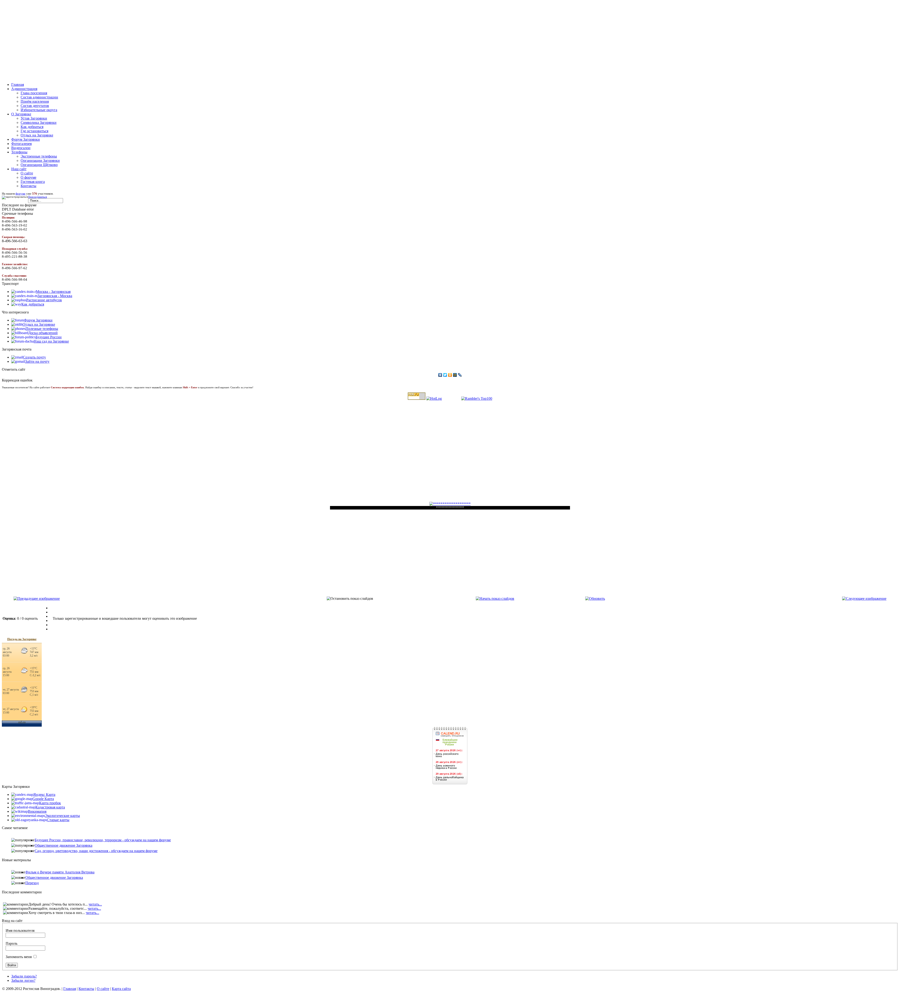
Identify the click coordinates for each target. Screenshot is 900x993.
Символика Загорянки (38, 123)
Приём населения (35, 101)
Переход (32, 883)
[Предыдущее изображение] (37, 598)
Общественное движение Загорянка (63, 845)
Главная (69, 989)
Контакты (28, 186)
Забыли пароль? (24, 976)
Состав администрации (39, 97)
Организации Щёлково (39, 165)
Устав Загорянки (34, 118)
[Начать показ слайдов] (495, 598)
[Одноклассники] (450, 375)
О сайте (27, 173)
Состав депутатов (35, 106)
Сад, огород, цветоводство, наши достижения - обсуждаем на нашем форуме (96, 851)
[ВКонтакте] (440, 375)
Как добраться (32, 127)
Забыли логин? (23, 980)
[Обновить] (595, 598)
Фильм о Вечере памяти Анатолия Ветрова (59, 872)
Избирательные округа (39, 110)
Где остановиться (34, 131)
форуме (20, 193)
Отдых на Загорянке (37, 135)
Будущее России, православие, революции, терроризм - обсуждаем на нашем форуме (103, 840)
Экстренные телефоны (39, 156)
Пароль (11, 943)
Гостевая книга (33, 182)
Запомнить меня (19, 957)
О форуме (28, 177)
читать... (95, 904)
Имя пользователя (20, 931)
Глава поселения (34, 93)
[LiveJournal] (460, 375)
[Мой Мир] (455, 375)
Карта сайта (121, 989)
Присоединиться (37, 197)
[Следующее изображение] (864, 598)
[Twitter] (445, 375)
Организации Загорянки (40, 160)
